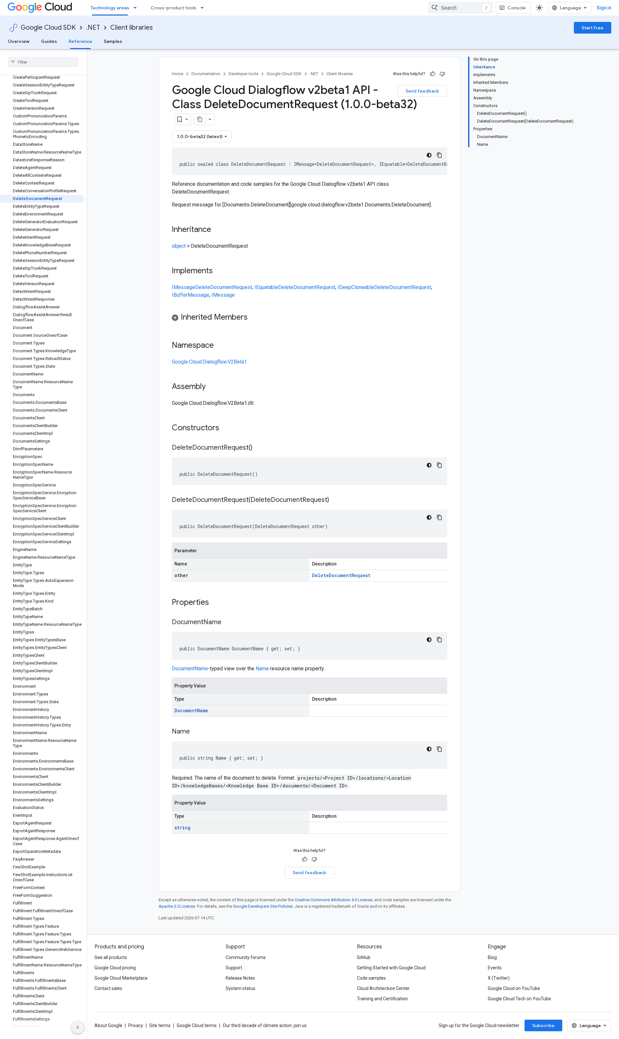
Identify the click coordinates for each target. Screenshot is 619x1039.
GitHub (363, 957)
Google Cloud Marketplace (121, 978)
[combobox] (460, 8)
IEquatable (266, 287)
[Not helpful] (442, 74)
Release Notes (240, 978)
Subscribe (543, 1025)
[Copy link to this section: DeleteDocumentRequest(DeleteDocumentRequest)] (335, 500)
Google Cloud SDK (48, 28)
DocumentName (190, 668)
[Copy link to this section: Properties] (217, 603)
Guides (49, 41)
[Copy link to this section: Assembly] (212, 387)
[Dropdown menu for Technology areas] (137, 7)
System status (240, 988)
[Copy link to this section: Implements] (219, 271)
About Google (108, 1025)
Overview (18, 41)
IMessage (183, 287)
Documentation (206, 73)
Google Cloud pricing (115, 967)
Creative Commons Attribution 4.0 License (333, 899)
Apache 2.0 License (177, 906)
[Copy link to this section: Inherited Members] (254, 318)
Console (516, 8)
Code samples (371, 978)
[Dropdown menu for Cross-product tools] (204, 7)
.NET (93, 28)
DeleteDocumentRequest (223, 287)
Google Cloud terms (197, 1025)
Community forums (246, 957)
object (179, 246)
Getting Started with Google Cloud (391, 967)
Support (234, 967)
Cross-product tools (173, 8)
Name (262, 668)
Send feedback (422, 91)
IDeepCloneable (356, 287)
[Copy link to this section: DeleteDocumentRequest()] (258, 448)
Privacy (135, 1025)
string (182, 827)
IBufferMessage (190, 295)
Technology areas (110, 8)
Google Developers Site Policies (263, 906)
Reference (80, 41)
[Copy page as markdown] (200, 119)
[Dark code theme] (429, 155)
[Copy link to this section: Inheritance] (217, 230)
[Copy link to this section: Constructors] (227, 428)
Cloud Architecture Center (383, 988)
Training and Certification (382, 998)
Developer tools (243, 73)
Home (177, 73)
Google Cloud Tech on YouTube (519, 998)
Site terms (160, 1025)
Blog (492, 957)
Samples (113, 41)
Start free (593, 28)
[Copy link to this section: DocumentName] (227, 622)
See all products (110, 957)
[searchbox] (43, 62)
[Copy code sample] (439, 155)
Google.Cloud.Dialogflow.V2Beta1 (209, 362)
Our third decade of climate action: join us (265, 1025)
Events (495, 967)
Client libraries (131, 28)
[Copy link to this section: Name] (196, 732)
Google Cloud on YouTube (514, 988)
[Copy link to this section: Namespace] (220, 346)
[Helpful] (432, 74)
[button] (309, 318)
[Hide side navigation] (77, 1027)
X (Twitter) (499, 978)
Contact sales (108, 988)
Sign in (604, 7)
